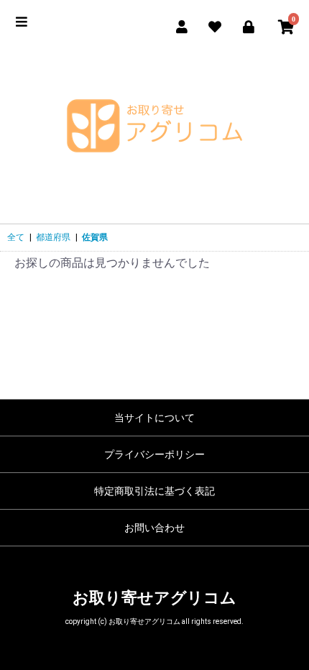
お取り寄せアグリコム (154, 598)
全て (15, 237)
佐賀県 (95, 237)
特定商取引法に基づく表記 (154, 491)
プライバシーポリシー (154, 454)
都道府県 (53, 237)
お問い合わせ (154, 527)
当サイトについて (154, 417)
